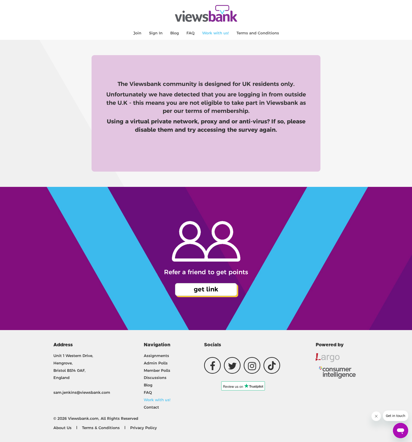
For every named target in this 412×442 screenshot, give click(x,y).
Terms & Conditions (101, 428)
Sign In (156, 33)
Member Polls (157, 370)
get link (206, 289)
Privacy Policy (143, 428)
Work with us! (215, 33)
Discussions (155, 377)
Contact (151, 407)
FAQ (190, 33)
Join (137, 33)
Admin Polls (156, 363)
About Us (62, 428)
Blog (174, 33)
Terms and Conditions (258, 33)
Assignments (156, 355)
